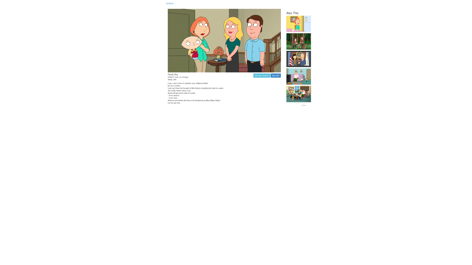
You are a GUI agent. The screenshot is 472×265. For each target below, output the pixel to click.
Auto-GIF (275, 75)
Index (304, 105)
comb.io (170, 3)
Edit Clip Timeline (261, 75)
